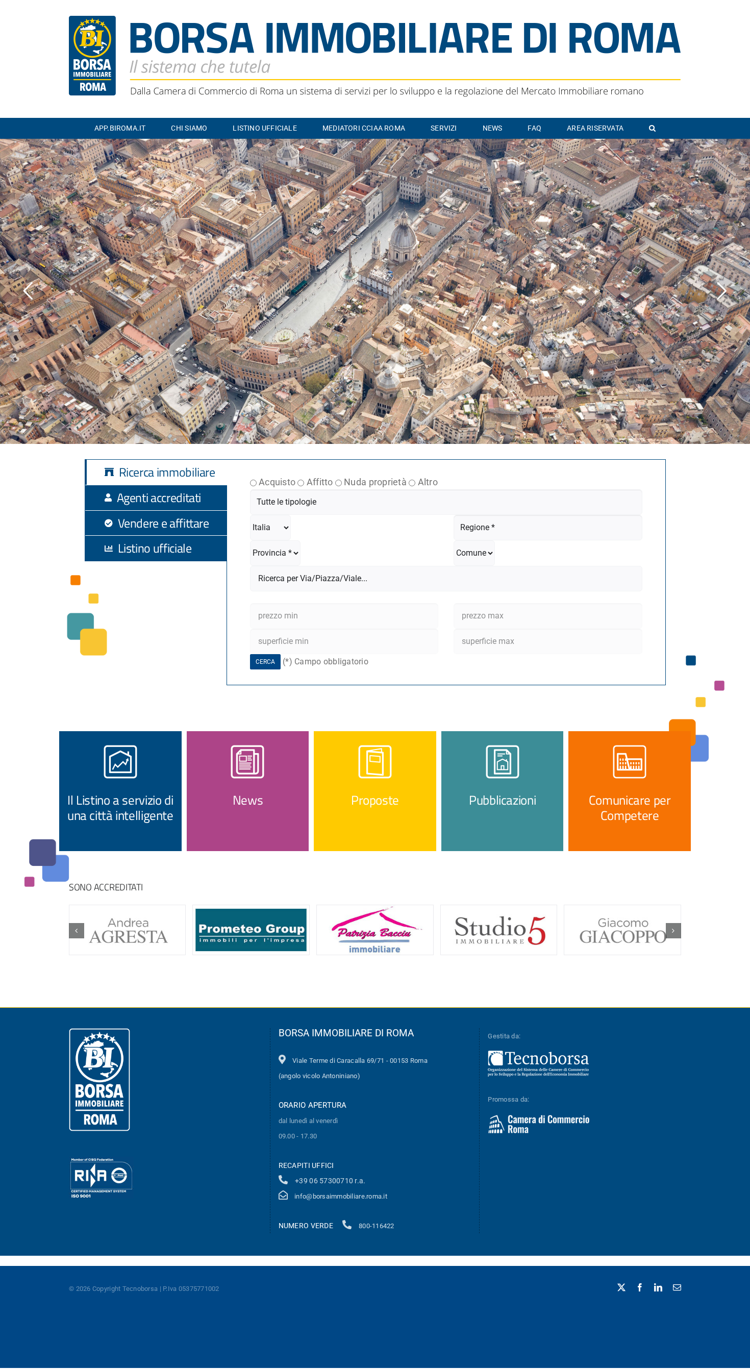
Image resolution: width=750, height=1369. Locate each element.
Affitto (320, 482)
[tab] (163, 472)
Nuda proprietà (375, 482)
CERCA (265, 661)
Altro (428, 482)
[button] (652, 128)
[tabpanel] (446, 572)
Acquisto (277, 482)
